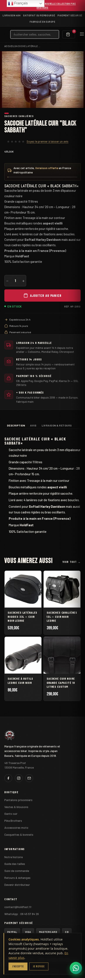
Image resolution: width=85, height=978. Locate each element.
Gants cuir (10, 813)
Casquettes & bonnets (18, 834)
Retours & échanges (17, 878)
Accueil (9, 46)
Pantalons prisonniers (18, 800)
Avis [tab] (33, 425)
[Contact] (29, 778)
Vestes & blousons (16, 807)
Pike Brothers (13, 820)
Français (20, 3)
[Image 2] (10, 113)
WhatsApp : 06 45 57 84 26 (21, 914)
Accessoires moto (16, 827)
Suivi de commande (16, 871)
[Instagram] (19, 778)
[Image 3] (13, 113)
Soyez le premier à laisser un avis (47, 141)
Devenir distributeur (17, 884)
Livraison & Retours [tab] (57, 425)
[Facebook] (8, 778)
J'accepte (18, 966)
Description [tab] (16, 425)
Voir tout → (72, 561)
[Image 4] (16, 113)
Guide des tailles (14, 864)
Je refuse (38, 966)
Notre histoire (13, 857)
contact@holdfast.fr (18, 907)
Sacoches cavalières (19, 115)
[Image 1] (6, 113)
